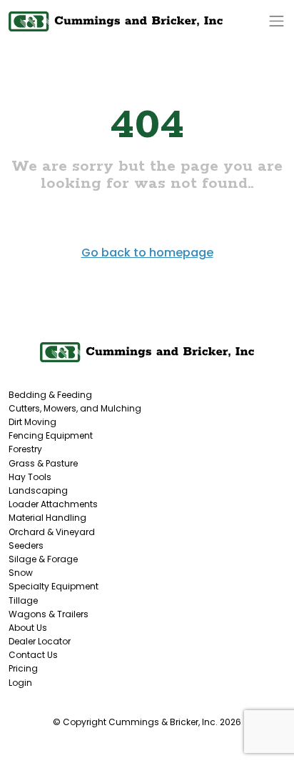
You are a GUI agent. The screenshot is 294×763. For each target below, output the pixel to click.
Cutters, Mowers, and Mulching (75, 408)
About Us (28, 628)
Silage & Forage (43, 559)
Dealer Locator (40, 641)
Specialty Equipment (53, 586)
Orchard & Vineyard (52, 532)
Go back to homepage (147, 252)
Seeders (26, 545)
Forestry (25, 449)
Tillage (23, 600)
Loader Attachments (53, 504)
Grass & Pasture (43, 463)
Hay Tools (30, 477)
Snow (21, 573)
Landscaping (38, 490)
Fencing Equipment (51, 435)
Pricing (23, 668)
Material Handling (47, 518)
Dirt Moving (32, 422)
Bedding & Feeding (50, 395)
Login (20, 683)
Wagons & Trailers (48, 614)
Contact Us (33, 655)
